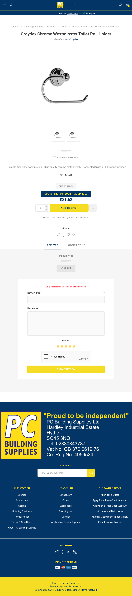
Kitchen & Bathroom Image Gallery (110, 516)
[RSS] (75, 551)
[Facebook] (63, 551)
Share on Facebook (63, 235)
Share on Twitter (58, 235)
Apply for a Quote (110, 494)
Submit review (66, 369)
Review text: (34, 308)
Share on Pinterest (68, 235)
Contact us (22, 500)
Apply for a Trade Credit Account (110, 500)
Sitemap (22, 494)
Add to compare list (68, 157)
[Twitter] (56, 551)
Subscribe (91, 473)
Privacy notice (22, 516)
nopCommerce (72, 583)
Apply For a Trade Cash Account (110, 505)
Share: (66, 228)
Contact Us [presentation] (76, 245)
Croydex (73, 39)
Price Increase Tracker (110, 522)
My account (66, 494)
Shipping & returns (22, 511)
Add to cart (69, 208)
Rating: (66, 340)
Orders (66, 500)
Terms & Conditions (22, 522)
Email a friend (73, 235)
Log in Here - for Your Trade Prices (66, 194)
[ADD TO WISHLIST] (93, 208)
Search (22, 505)
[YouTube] (69, 551)
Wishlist (66, 516)
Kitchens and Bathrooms (110, 511)
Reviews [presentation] (52, 245)
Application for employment (66, 522)
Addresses (66, 505)
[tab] (52, 245)
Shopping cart (66, 511)
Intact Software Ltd (72, 586)
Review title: (34, 292)
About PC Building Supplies (22, 527)
